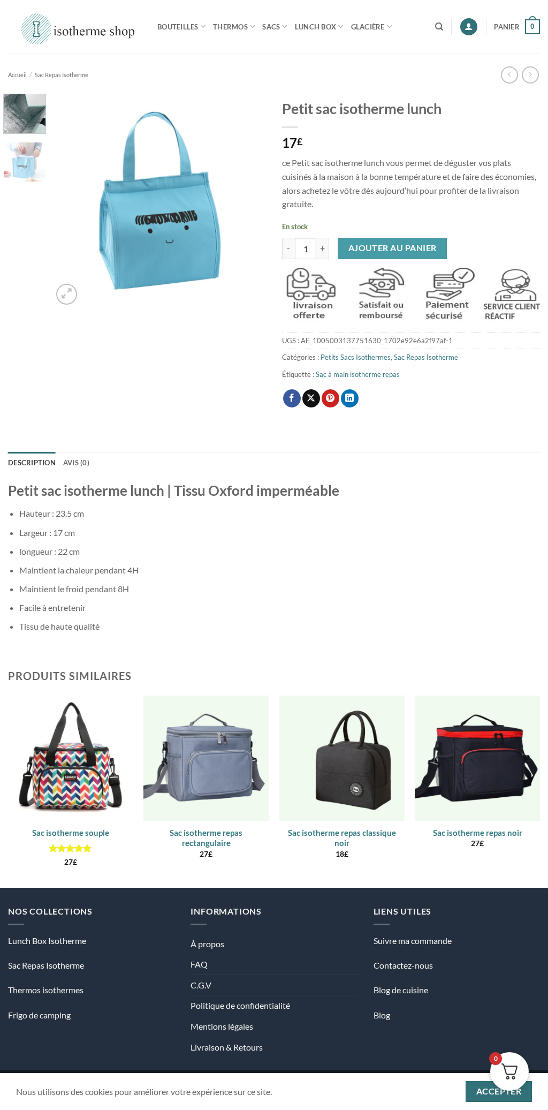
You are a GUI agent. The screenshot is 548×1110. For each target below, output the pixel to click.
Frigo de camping (39, 1015)
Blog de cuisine (401, 990)
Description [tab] (32, 462)
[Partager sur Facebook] (292, 398)
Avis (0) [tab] (76, 462)
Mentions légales (222, 1026)
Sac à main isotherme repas (358, 374)
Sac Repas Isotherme (61, 74)
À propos (207, 944)
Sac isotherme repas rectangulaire (206, 838)
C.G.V (201, 985)
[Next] (248, 200)
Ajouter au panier (392, 248)
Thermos (230, 26)
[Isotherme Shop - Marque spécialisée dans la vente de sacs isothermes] (74, 26)
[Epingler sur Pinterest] (330, 398)
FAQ (199, 964)
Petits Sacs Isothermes (356, 357)
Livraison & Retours (227, 1047)
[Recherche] (439, 27)
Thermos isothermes (45, 990)
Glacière (368, 26)
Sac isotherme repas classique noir (342, 838)
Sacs (271, 26)
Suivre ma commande (413, 940)
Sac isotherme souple (70, 832)
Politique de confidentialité (240, 1005)
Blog (382, 1015)
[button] (468, 27)
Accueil (17, 74)
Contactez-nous (403, 965)
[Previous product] (530, 74)
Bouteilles (178, 26)
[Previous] (70, 200)
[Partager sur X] (311, 398)
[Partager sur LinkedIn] (350, 398)
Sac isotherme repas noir (477, 832)
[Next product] (509, 74)
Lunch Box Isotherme (47, 940)
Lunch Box (315, 26)
